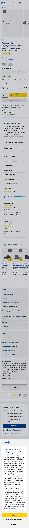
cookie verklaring (11, 508)
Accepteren (13, 515)
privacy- (22, 507)
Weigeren (13, 524)
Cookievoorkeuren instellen (13, 520)
